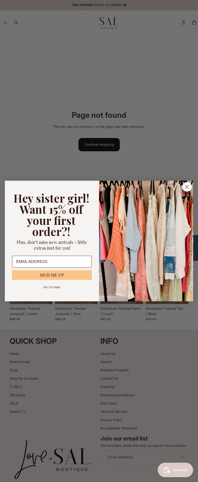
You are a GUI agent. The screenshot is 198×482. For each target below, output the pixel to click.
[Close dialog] (187, 187)
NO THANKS (51, 287)
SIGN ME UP (52, 275)
